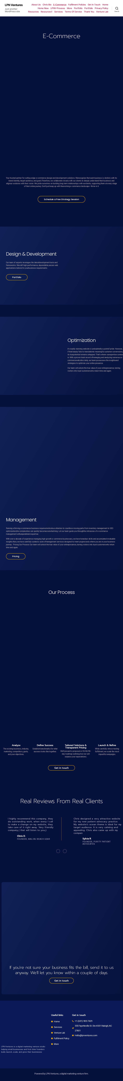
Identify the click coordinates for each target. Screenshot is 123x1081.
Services (58, 11)
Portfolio (78, 8)
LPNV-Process (58, 8)
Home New (43, 8)
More (69, 8)
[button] (61, 199)
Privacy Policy (101, 8)
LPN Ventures (14, 5)
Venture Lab (102, 11)
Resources (33, 11)
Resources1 (46, 11)
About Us (36, 4)
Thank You (89, 11)
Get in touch (61, 768)
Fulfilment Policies (77, 4)
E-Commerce (59, 4)
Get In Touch (94, 4)
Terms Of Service (73, 11)
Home (105, 4)
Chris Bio (47, 4)
